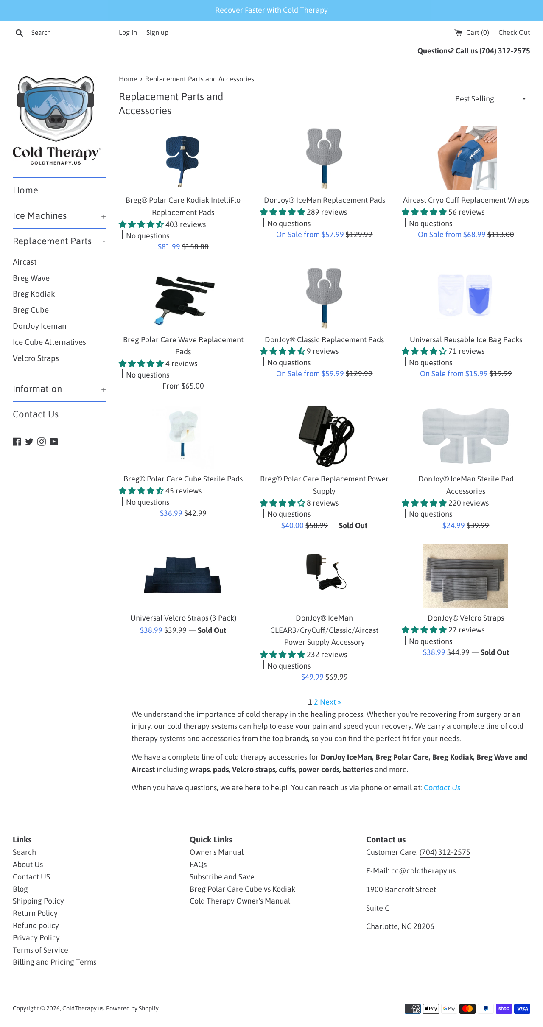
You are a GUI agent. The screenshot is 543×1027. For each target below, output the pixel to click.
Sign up (157, 32)
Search (24, 852)
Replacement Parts (59, 240)
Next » (330, 701)
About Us (28, 864)
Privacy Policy (36, 937)
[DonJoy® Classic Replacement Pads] (324, 298)
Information (59, 388)
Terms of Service (40, 950)
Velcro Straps (36, 358)
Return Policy (35, 913)
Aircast (24, 261)
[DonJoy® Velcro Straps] (466, 576)
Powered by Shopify (132, 1008)
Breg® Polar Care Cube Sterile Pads (183, 478)
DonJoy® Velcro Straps (466, 617)
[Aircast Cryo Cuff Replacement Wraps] (466, 158)
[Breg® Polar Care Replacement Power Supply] (324, 437)
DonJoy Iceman (39, 326)
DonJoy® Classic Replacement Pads (324, 339)
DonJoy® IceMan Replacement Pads (324, 200)
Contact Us (36, 414)
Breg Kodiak (34, 293)
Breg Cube (31, 309)
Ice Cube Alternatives (49, 342)
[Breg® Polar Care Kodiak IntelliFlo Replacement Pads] (183, 158)
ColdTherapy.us (83, 1008)
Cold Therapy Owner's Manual (240, 900)
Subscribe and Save (222, 876)
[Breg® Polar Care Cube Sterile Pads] (183, 437)
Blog (20, 888)
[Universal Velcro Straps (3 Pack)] (183, 576)
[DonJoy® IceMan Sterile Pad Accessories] (466, 437)
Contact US (31, 876)
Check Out (514, 32)
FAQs (198, 864)
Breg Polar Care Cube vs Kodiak (242, 888)
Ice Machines (59, 215)
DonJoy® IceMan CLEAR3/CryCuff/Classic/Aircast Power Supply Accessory (324, 630)
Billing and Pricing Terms (54, 961)
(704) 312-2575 (445, 852)
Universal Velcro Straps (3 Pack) (183, 617)
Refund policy (36, 925)
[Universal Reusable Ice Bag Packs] (466, 298)
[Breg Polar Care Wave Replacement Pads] (183, 298)
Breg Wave (31, 278)
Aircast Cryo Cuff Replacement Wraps (466, 200)
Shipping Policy (38, 900)
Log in (128, 32)
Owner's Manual (217, 852)
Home (25, 190)
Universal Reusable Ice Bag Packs (466, 339)
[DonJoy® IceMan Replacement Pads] (324, 158)
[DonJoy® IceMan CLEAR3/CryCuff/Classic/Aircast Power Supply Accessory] (324, 576)
